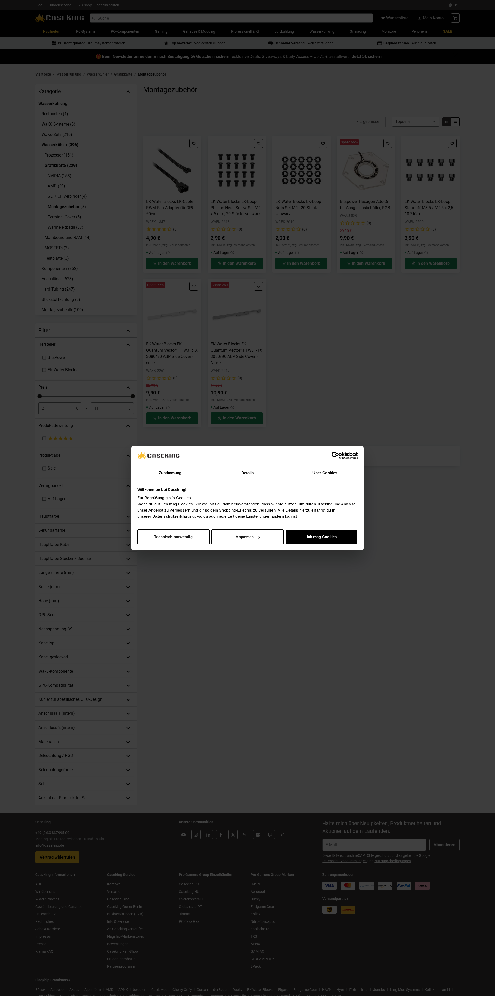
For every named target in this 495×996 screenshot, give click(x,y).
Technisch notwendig (173, 536)
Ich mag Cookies (322, 536)
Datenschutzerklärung (173, 516)
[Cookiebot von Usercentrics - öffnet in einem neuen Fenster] (335, 455)
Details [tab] (247, 472)
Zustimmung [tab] (170, 472)
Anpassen (245, 536)
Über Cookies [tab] (324, 472)
